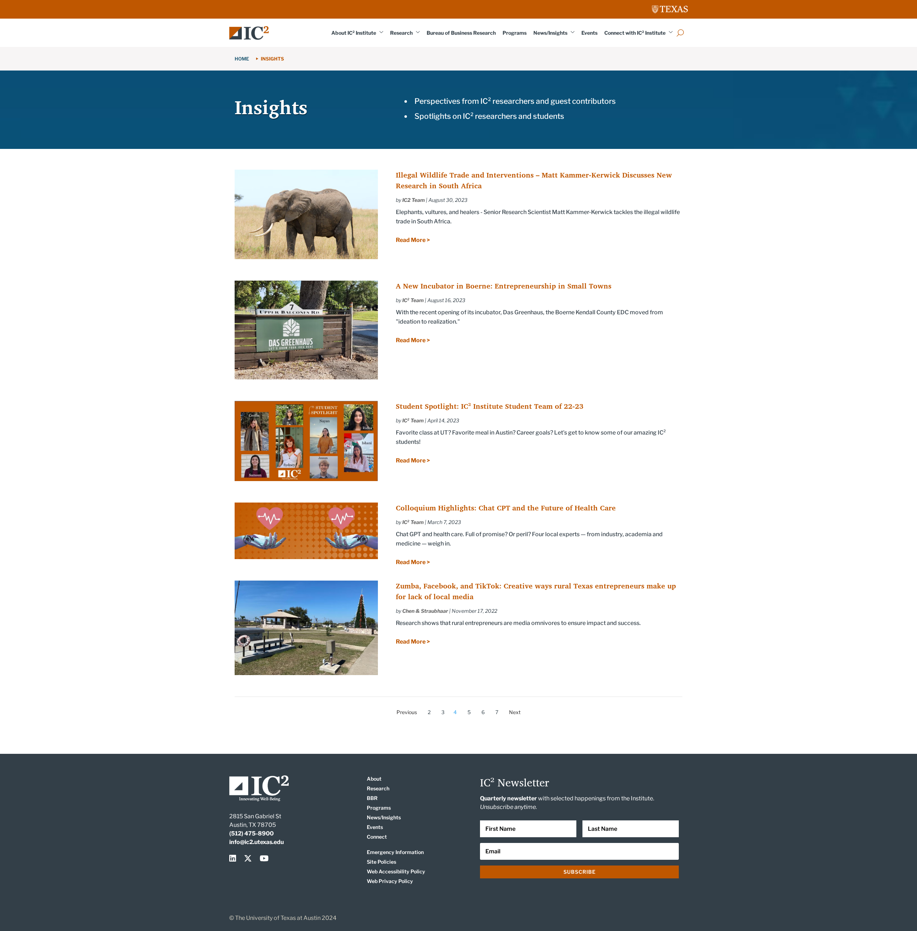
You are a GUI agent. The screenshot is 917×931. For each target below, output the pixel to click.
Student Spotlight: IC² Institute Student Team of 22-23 (490, 406)
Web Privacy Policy (390, 881)
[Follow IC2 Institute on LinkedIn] (234, 858)
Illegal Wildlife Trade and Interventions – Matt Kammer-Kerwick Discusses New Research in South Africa (534, 180)
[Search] (680, 33)
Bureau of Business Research (461, 33)
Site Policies (381, 862)
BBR (372, 798)
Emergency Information (395, 852)
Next (514, 712)
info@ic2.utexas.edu (256, 842)
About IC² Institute (353, 33)
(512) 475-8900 (251, 833)
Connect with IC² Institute (635, 33)
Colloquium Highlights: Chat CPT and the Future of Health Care (506, 508)
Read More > (413, 240)
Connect (377, 837)
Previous (407, 712)
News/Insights (550, 33)
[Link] (249, 33)
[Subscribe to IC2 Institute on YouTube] (264, 858)
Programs (515, 33)
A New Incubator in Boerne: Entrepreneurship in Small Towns (503, 286)
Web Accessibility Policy (396, 871)
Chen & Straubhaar (425, 611)
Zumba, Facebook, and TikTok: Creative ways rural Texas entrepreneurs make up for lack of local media (536, 591)
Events (589, 33)
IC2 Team (413, 200)
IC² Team (413, 300)
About (374, 779)
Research (401, 33)
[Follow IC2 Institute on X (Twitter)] (249, 858)
